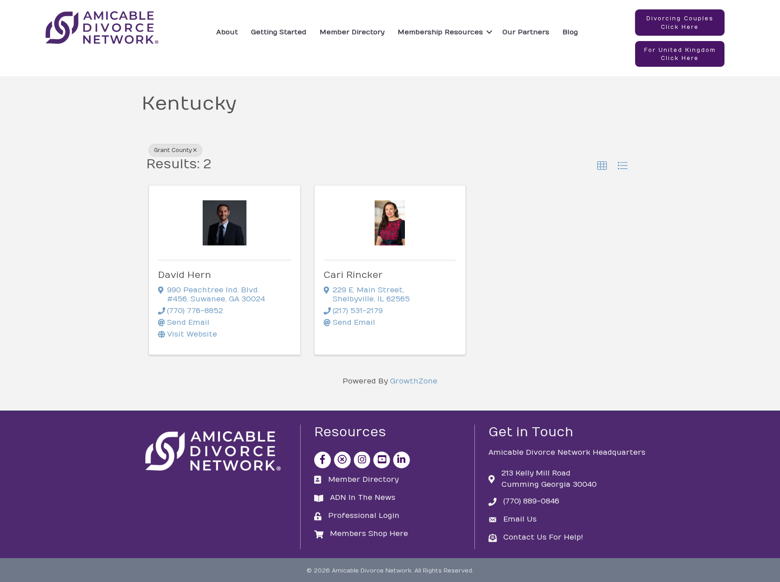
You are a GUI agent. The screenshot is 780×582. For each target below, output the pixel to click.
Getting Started (278, 32)
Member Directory (352, 32)
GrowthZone (413, 381)
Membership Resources (440, 32)
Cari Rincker (353, 275)
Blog (570, 32)
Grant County (173, 150)
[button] (680, 22)
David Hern (184, 275)
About (227, 32)
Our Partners (525, 32)
